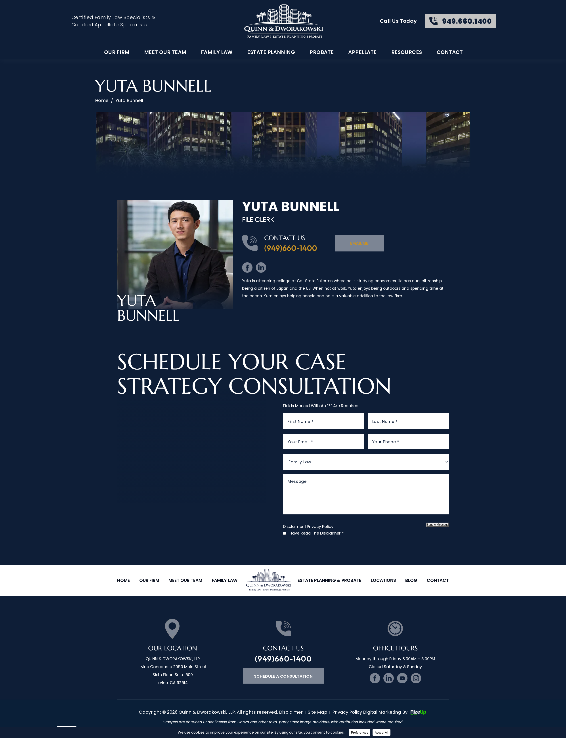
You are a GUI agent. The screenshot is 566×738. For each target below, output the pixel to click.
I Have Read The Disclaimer (315, 533)
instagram (416, 678)
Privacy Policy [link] (347, 712)
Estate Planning (271, 52)
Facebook (247, 267)
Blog (411, 580)
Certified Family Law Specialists (110, 17)
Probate (322, 52)
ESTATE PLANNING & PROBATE (329, 580)
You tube (402, 678)
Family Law (217, 52)
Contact (450, 52)
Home (123, 580)
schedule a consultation (283, 676)
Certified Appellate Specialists (109, 24)
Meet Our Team (165, 52)
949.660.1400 (467, 21)
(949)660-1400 (290, 248)
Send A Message (437, 524)
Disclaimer (293, 526)
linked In (261, 267)
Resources (406, 52)
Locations (383, 580)
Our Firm (149, 580)
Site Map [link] (317, 712)
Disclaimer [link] (291, 712)
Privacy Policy (320, 526)
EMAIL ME (359, 243)
